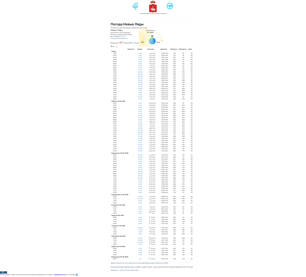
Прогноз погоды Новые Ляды (129, 270)
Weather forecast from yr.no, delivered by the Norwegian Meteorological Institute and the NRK (139, 263)
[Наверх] (303, 274)
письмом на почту (59, 274)
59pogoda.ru (114, 270)
